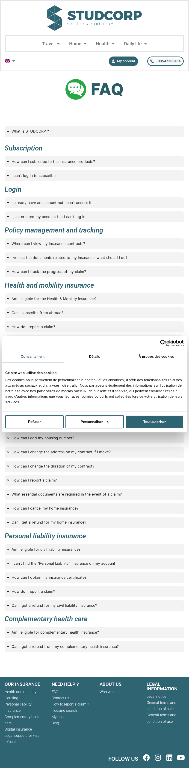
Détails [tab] (94, 356)
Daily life (133, 43)
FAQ (55, 692)
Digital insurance (18, 729)
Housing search (64, 710)
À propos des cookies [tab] (156, 356)
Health (102, 43)
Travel (48, 43)
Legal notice (156, 696)
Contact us (60, 698)
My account (61, 717)
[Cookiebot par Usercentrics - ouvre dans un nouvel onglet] (163, 343)
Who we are (109, 692)
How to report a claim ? (70, 704)
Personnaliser (92, 422)
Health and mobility (20, 692)
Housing (11, 698)
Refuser (34, 422)
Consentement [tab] (32, 356)
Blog (55, 723)
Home (75, 43)
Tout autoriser (154, 422)
